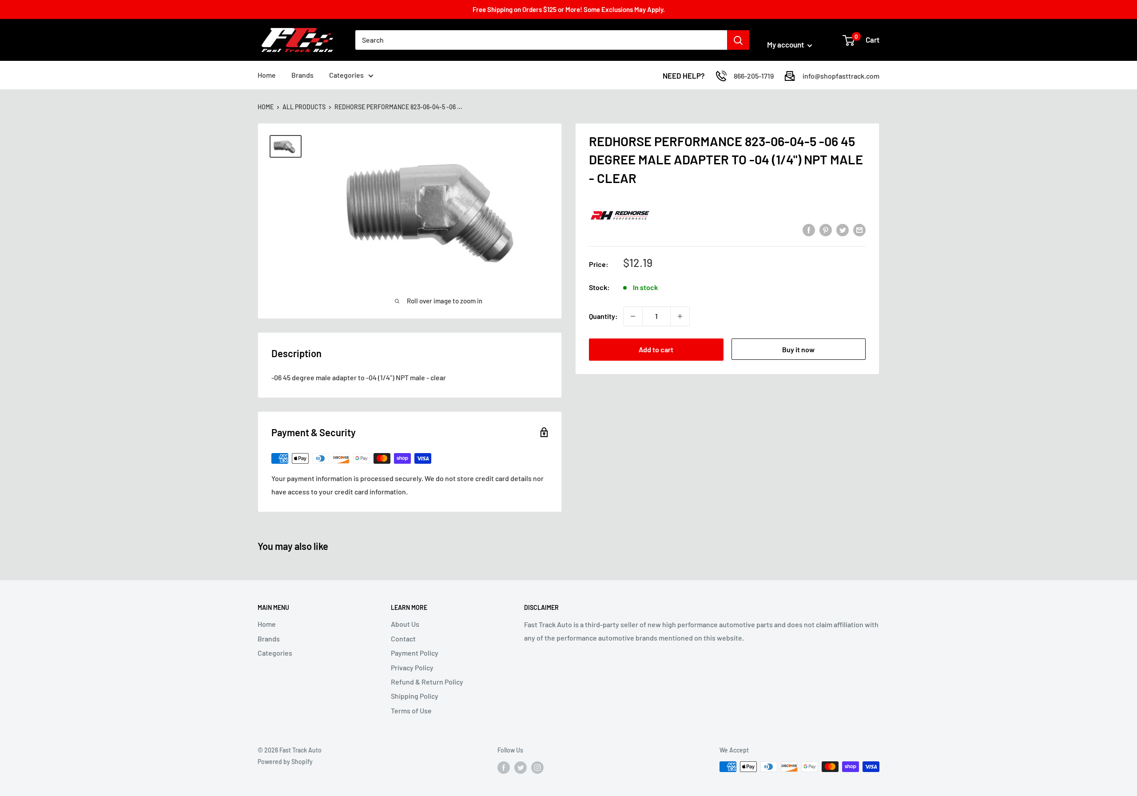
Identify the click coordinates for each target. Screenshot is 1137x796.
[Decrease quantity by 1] (633, 316)
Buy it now (798, 349)
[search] (541, 40)
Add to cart (656, 349)
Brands (302, 75)
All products (304, 107)
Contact (403, 638)
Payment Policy (414, 653)
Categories (346, 75)
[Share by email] (859, 229)
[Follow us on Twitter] (520, 767)
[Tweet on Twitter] (842, 229)
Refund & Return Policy (427, 681)
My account (786, 44)
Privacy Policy (412, 667)
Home (267, 75)
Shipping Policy (414, 696)
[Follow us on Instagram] (537, 767)
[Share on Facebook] (809, 229)
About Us (405, 624)
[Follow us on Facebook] (503, 767)
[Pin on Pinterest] (825, 229)
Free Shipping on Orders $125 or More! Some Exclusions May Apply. (569, 9)
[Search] (738, 40)
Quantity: (603, 316)
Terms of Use (411, 710)
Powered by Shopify (285, 761)
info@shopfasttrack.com (841, 76)
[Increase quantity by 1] (680, 316)
